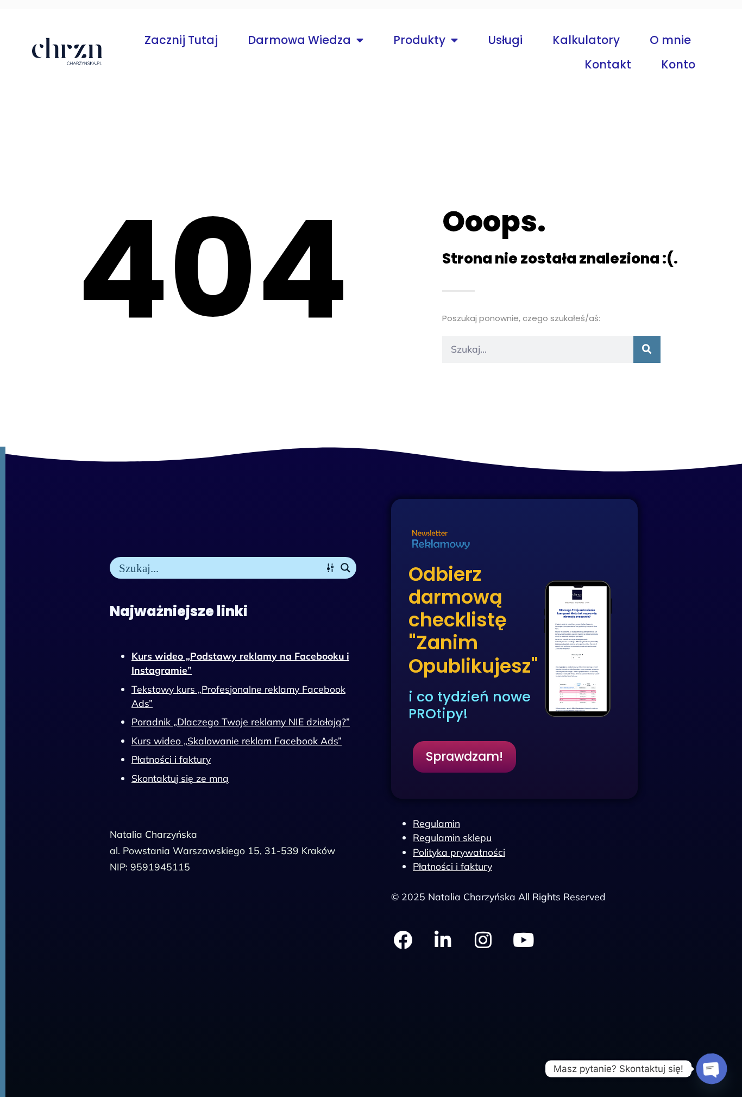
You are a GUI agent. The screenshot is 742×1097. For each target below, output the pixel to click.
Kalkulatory (586, 40)
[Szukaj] (647, 349)
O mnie (670, 40)
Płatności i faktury (171, 759)
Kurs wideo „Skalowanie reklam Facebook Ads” (236, 741)
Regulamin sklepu (452, 837)
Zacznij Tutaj (181, 40)
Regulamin (436, 823)
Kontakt (607, 64)
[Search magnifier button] (345, 567)
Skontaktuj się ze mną (180, 778)
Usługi (505, 40)
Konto (678, 64)
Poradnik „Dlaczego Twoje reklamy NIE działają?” (240, 722)
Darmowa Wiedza (299, 40)
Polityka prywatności (459, 852)
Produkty (419, 40)
